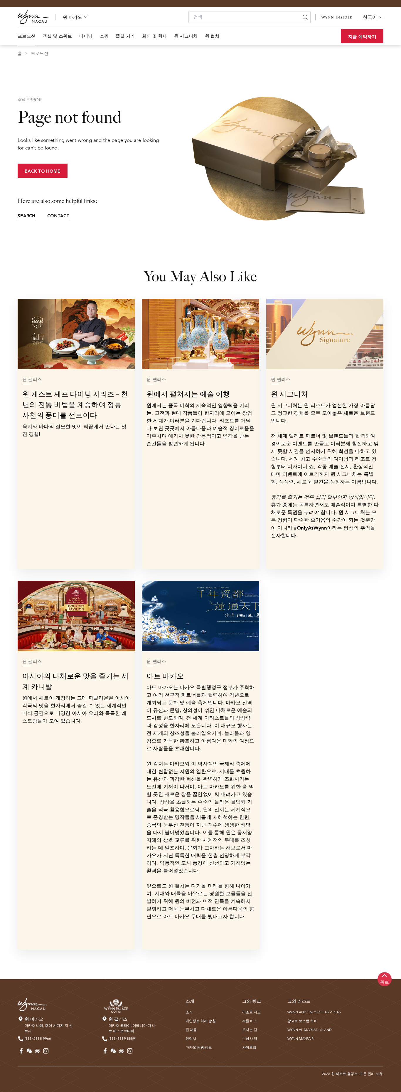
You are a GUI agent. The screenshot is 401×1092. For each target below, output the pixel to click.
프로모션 (27, 36)
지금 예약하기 (362, 36)
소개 (189, 1012)
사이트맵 (249, 1047)
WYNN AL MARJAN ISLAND (309, 1029)
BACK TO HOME (42, 171)
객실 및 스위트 (57, 36)
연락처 (191, 1038)
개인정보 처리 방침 (201, 1021)
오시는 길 (249, 1029)
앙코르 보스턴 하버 (302, 1021)
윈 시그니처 (186, 36)
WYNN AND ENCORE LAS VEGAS (314, 1012)
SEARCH (27, 216)
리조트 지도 (251, 1012)
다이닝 (86, 36)
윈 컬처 (212, 36)
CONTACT (58, 216)
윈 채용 (191, 1029)
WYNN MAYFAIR (300, 1038)
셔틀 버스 (249, 1021)
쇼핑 (104, 36)
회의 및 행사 (154, 36)
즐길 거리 (125, 36)
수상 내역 (249, 1038)
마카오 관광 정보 (199, 1047)
